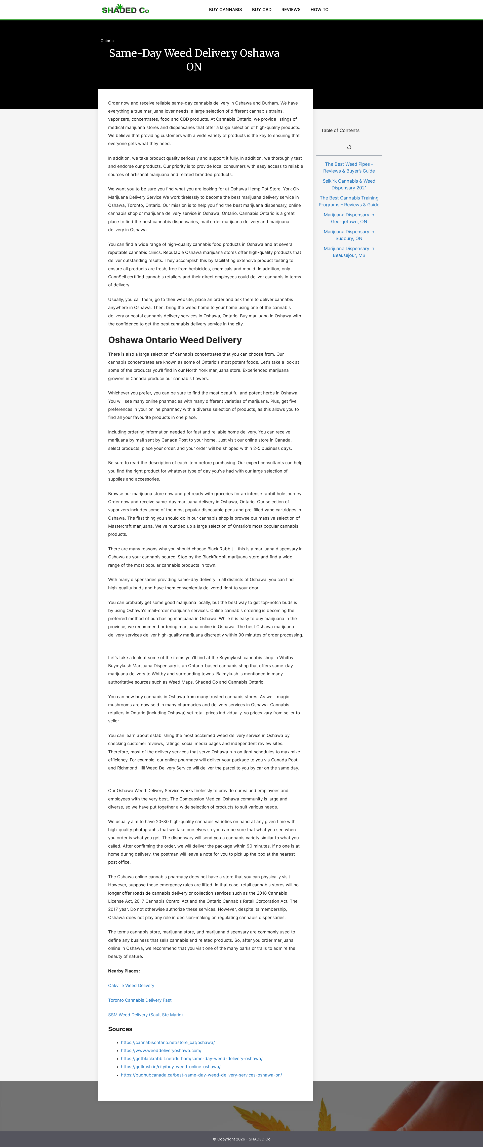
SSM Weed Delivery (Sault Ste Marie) (148, 1014)
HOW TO (320, 9)
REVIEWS (291, 9)
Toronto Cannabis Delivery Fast (140, 1000)
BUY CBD (261, 9)
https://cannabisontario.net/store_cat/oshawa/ (168, 1042)
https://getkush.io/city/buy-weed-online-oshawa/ (171, 1066)
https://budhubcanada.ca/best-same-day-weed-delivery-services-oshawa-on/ (201, 1074)
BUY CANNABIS (225, 9)
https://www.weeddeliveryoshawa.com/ (161, 1050)
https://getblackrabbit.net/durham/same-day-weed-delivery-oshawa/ (192, 1058)
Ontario (107, 40)
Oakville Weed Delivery (131, 985)
